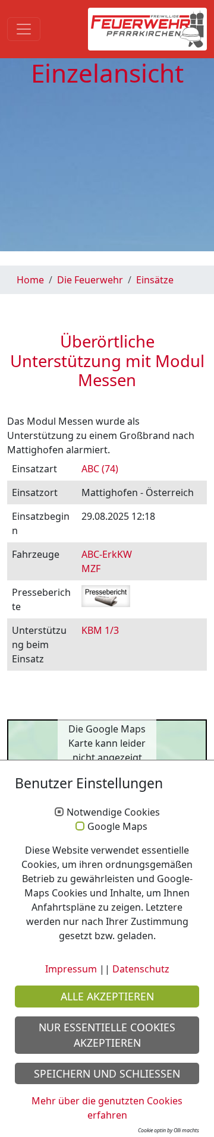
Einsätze (155, 279)
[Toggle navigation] (23, 29)
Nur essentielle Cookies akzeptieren (107, 1035)
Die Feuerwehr (90, 279)
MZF (90, 568)
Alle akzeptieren (107, 996)
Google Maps (117, 827)
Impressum (71, 968)
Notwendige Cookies (113, 812)
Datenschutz (140, 968)
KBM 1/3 (100, 630)
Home (30, 279)
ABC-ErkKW (106, 554)
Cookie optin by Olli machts (168, 1130)
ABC (99, 468)
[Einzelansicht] (147, 29)
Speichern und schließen (107, 1073)
